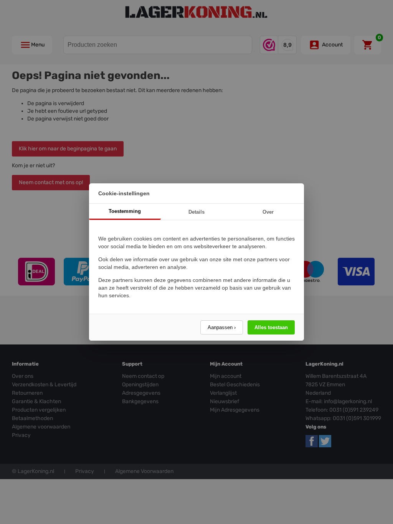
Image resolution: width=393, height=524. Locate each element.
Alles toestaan (271, 327)
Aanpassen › (222, 327)
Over (268, 212)
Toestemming (125, 211)
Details (196, 212)
